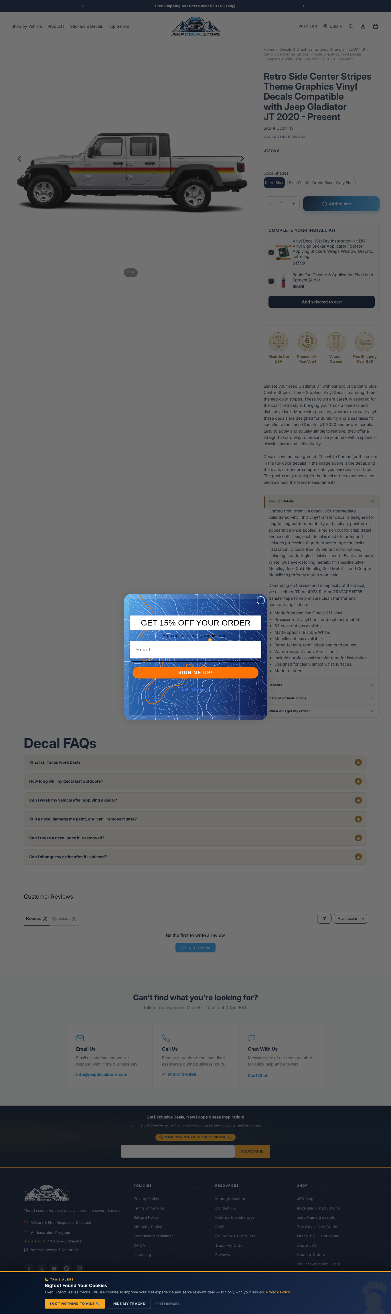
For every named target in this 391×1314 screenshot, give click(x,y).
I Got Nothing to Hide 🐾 (75, 1304)
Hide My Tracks (129, 1304)
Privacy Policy (278, 1292)
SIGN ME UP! (195, 672)
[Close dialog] (260, 600)
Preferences (167, 1304)
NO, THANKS (195, 690)
